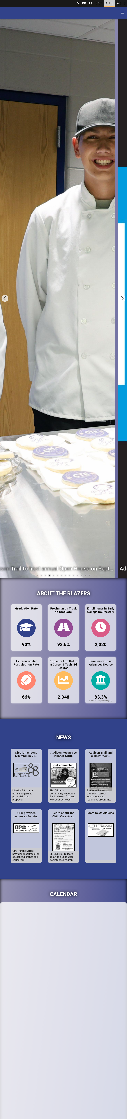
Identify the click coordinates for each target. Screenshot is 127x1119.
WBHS (120, 3)
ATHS (109, 3)
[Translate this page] (84, 3)
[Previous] (5, 298)
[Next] (122, 298)
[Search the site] (91, 3)
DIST (98, 3)
